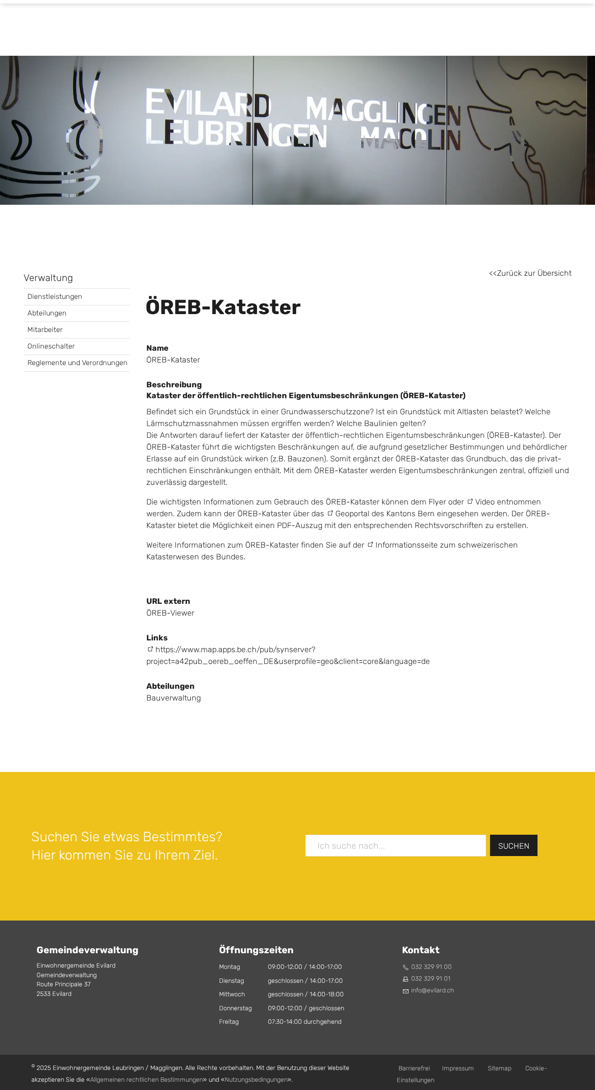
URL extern (168, 601)
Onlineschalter (51, 346)
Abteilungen (47, 313)
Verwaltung (48, 278)
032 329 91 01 (430, 978)
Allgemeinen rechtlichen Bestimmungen (146, 1079)
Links (157, 638)
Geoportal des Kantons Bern (385, 513)
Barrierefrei (414, 1068)
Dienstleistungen (54, 296)
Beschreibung (174, 384)
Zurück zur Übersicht (534, 273)
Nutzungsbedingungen (256, 1079)
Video (485, 502)
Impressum (458, 1068)
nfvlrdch (433, 990)
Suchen (513, 846)
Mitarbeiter (45, 329)
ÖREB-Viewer (170, 613)
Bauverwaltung (173, 698)
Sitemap (499, 1068)
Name (157, 348)
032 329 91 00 (431, 967)
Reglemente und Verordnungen (77, 363)
